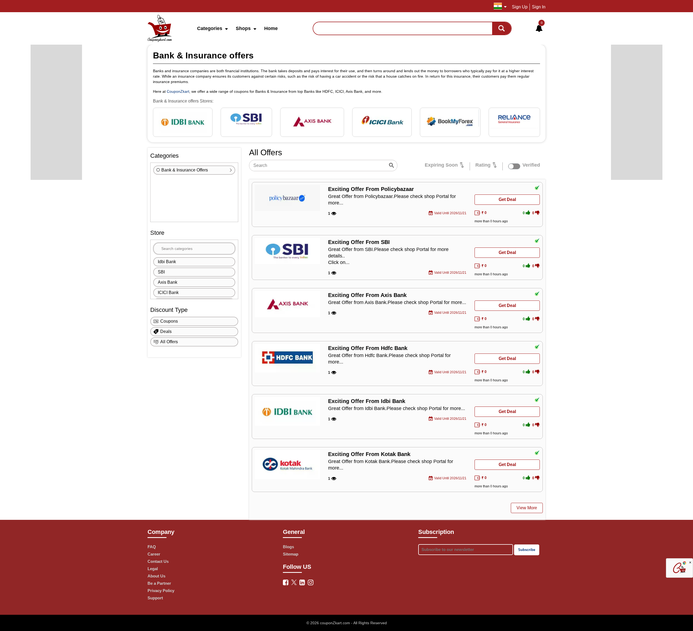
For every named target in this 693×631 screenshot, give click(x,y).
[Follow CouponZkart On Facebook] (286, 582)
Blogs (288, 546)
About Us (156, 576)
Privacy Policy (161, 590)
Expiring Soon (441, 165)
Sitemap (290, 554)
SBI (161, 272)
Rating (483, 165)
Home (271, 28)
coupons (169, 321)
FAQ (152, 546)
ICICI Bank (168, 292)
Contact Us (158, 561)
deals (166, 331)
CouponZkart (178, 91)
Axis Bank (167, 282)
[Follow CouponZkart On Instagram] (310, 582)
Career (154, 554)
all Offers (169, 341)
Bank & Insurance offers (184, 170)
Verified (531, 165)
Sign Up (520, 7)
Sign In (538, 7)
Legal (153, 568)
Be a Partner (159, 583)
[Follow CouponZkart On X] (294, 581)
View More (527, 508)
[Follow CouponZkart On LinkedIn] (302, 582)
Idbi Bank (167, 261)
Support (155, 598)
